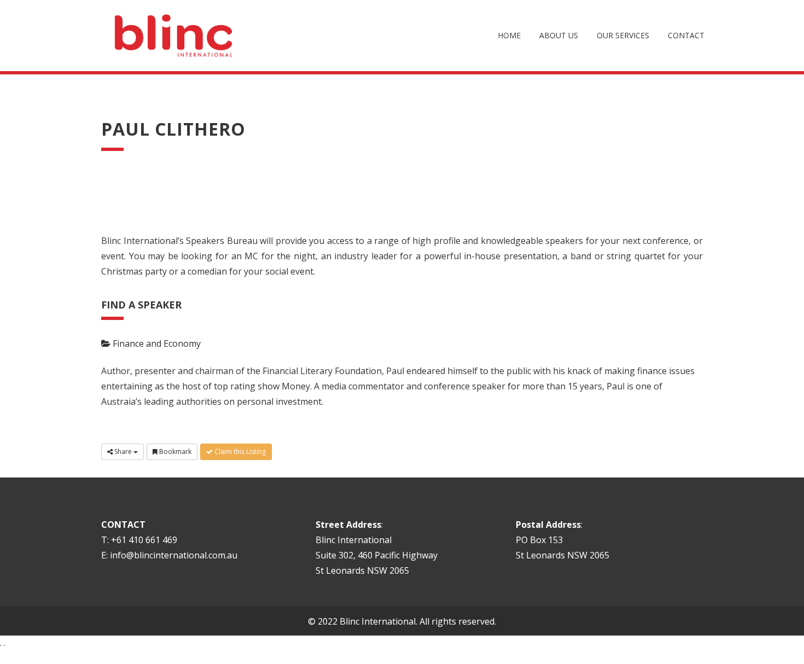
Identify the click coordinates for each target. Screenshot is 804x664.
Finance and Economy (155, 343)
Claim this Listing (239, 451)
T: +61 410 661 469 (139, 540)
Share (123, 451)
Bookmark (174, 451)
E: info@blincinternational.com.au (169, 555)
